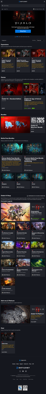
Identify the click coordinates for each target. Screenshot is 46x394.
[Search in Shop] (2, 5)
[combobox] (23, 5)
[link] (8, 343)
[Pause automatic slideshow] (15, 36)
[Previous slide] (2, 22)
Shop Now (23, 31)
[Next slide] (44, 22)
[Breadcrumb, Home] (2, 9)
